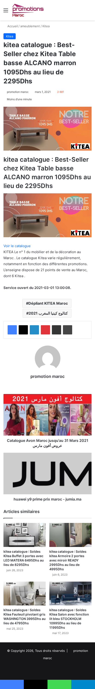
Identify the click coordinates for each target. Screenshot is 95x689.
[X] (23, 329)
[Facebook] (12, 329)
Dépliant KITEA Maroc (48, 303)
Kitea (46, 26)
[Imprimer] (67, 329)
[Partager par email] (56, 329)
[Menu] (5, 12)
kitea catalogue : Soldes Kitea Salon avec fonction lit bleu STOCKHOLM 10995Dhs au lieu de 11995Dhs (69, 618)
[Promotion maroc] (28, 10)
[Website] (47, 384)
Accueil (12, 26)
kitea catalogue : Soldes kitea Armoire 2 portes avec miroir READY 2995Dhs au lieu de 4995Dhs (67, 560)
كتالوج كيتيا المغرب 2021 (48, 313)
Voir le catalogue (17, 246)
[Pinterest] (45, 329)
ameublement (30, 26)
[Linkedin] (34, 329)
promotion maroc (18, 92)
